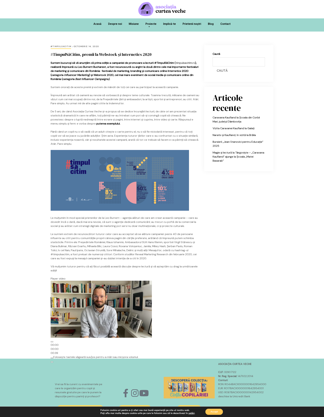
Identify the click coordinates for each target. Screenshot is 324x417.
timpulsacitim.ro (185, 63)
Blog (211, 23)
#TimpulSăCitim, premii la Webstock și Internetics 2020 (101, 54)
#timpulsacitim (61, 46)
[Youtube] (144, 393)
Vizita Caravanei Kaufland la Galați (233, 128)
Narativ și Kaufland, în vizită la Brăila (234, 135)
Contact (225, 23)
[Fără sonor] (52, 357)
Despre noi (115, 23)
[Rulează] (52, 341)
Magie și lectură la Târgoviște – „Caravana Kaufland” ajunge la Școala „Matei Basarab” (238, 156)
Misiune (134, 23)
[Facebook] (126, 393)
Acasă (97, 23)
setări (191, 413)
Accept (214, 411)
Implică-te (169, 23)
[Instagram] (135, 393)
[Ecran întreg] (52, 362)
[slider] (55, 349)
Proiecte (150, 23)
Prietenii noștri (192, 23)
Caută (216, 54)
